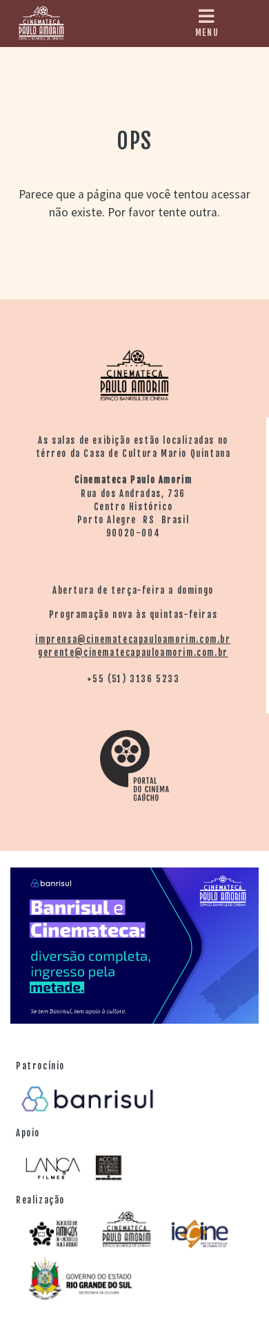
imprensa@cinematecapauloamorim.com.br (132, 639)
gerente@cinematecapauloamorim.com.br (133, 652)
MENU (207, 32)
